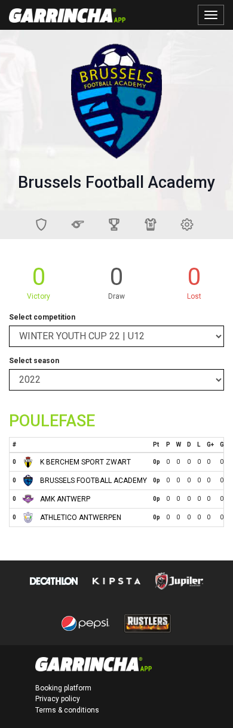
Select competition (42, 317)
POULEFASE (52, 420)
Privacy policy (57, 699)
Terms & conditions (67, 710)
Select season (34, 361)
